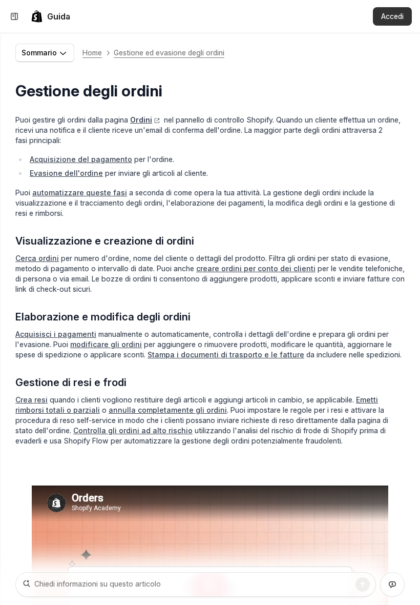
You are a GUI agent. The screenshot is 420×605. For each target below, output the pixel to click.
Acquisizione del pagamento (81, 159)
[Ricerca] (362, 584)
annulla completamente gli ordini (168, 410)
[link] (50, 16)
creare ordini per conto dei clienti (256, 268)
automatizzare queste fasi (79, 192)
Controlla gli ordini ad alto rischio (133, 430)
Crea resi (31, 399)
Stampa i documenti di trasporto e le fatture (226, 354)
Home (92, 52)
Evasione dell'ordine (66, 173)
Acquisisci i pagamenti (55, 334)
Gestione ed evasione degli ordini (169, 52)
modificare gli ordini (106, 344)
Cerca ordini (37, 258)
